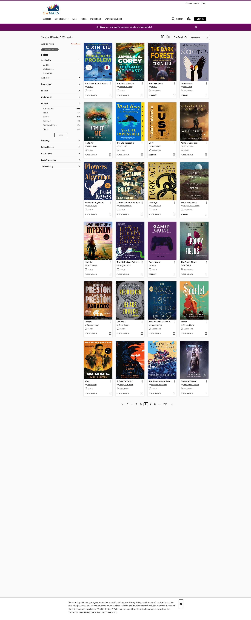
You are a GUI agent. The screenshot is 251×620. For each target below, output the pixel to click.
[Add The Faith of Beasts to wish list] (142, 95)
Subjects (46, 19)
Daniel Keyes (92, 206)
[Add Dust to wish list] (174, 155)
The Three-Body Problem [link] (96, 83)
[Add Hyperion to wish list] (110, 274)
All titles (46, 65)
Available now (48, 69)
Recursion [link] (121, 322)
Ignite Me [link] (89, 143)
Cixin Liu (90, 87)
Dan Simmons (92, 266)
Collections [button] (61, 19)
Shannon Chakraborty (159, 385)
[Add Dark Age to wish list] (174, 214)
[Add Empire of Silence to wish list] (206, 393)
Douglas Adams (125, 266)
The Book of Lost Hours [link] (159, 322)
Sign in (200, 19)
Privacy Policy (135, 602)
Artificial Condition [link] (189, 143)
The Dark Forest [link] (156, 83)
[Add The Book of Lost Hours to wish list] (174, 334)
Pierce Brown (156, 206)
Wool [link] (87, 381)
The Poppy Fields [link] (188, 262)
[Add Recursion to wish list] (142, 334)
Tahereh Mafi (92, 146)
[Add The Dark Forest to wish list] (174, 95)
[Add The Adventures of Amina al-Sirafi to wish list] (174, 393)
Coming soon (48, 73)
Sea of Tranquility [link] (189, 202)
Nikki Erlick (187, 266)
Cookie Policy (110, 612)
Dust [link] (151, 143)
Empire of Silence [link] (188, 381)
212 (165, 404)
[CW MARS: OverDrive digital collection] (51, 9)
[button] (192, 4)
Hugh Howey (156, 146)
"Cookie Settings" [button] (105, 609)
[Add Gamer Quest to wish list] (174, 274)
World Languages (113, 19)
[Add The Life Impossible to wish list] (142, 155)
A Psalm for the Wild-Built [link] (128, 202)
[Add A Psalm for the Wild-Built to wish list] (142, 214)
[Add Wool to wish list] (110, 393)
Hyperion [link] (89, 262)
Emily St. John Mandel (191, 206)
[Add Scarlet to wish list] (206, 334)
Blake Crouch (124, 325)
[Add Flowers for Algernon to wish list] (110, 214)
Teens (83, 19)
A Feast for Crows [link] (124, 381)
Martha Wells (188, 146)
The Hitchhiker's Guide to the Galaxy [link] (129, 262)
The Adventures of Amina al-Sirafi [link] (161, 381)
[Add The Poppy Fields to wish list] (206, 274)
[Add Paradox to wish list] (110, 334)
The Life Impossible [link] (125, 143)
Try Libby (101, 27)
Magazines (95, 19)
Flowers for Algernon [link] (94, 202)
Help (204, 4)
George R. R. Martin (126, 385)
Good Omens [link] (187, 83)
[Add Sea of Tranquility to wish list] (206, 214)
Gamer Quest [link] (154, 262)
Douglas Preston (93, 325)
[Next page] (171, 404)
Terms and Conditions (114, 602)
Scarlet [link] (184, 322)
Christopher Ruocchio (191, 385)
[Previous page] (122, 404)
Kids (74, 19)
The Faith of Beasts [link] (125, 83)
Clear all (75, 44)
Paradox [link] (88, 322)
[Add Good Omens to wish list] (206, 95)
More (61, 135)
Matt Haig (122, 146)
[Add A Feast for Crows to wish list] (142, 393)
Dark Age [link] (153, 202)
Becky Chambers (125, 206)
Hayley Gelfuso (156, 325)
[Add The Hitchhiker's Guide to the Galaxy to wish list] (142, 274)
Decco (153, 266)
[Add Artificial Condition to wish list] (206, 155)
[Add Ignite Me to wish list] (110, 155)
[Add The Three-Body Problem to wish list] (110, 95)
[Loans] (189, 19)
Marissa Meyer (188, 325)
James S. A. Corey (125, 87)
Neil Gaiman (187, 87)
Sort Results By (180, 37)
